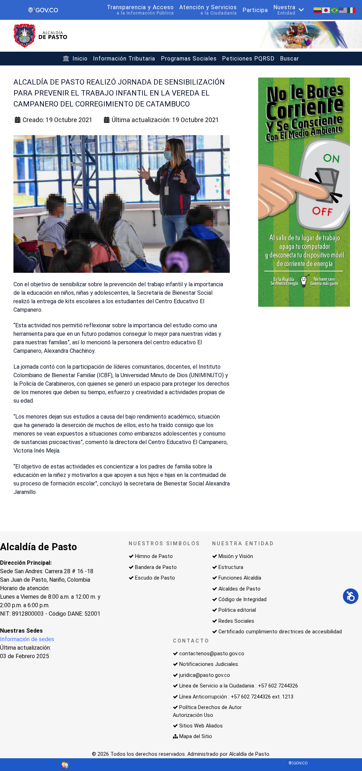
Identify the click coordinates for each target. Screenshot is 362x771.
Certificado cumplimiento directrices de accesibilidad (280, 632)
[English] (343, 9)
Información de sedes (27, 639)
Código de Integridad (242, 600)
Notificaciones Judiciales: (209, 664)
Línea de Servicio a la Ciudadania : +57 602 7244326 (238, 686)
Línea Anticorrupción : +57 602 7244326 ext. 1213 (236, 697)
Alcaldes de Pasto (239, 589)
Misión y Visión (235, 556)
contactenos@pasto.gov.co (211, 654)
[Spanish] (318, 9)
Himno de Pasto (154, 556)
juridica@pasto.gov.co (204, 675)
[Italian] (352, 9)
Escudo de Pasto (155, 578)
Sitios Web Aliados (201, 726)
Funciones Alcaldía (239, 578)
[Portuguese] (335, 9)
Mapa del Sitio (195, 736)
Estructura (230, 567)
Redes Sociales (236, 621)
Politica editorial (237, 610)
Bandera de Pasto (156, 567)
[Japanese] (326, 9)
